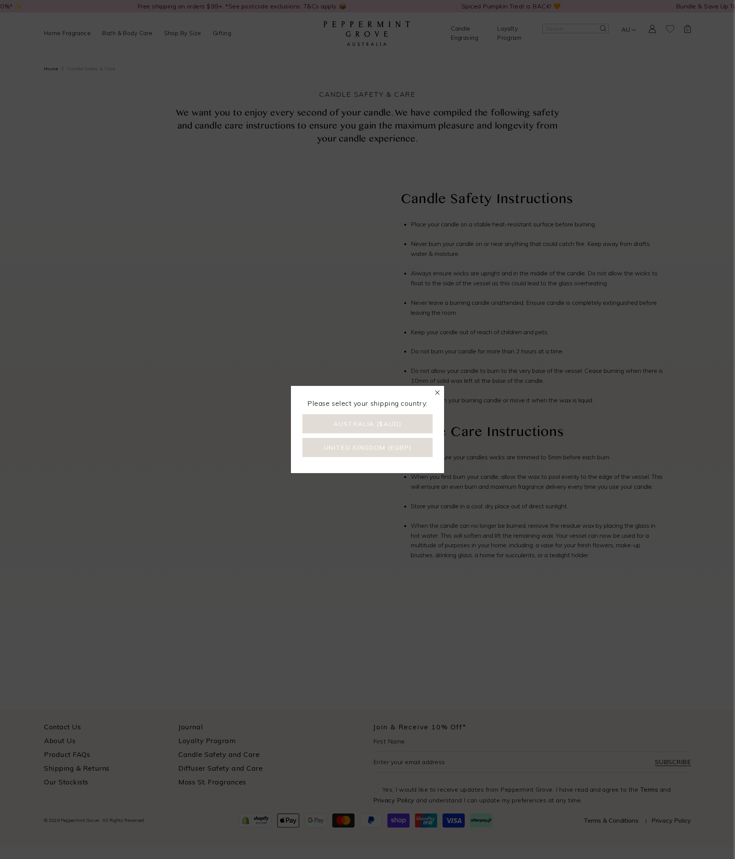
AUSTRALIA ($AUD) (367, 424)
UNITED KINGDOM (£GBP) (367, 447)
